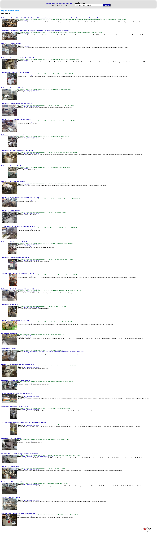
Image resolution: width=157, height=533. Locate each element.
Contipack (25, 351)
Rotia (47, 456)
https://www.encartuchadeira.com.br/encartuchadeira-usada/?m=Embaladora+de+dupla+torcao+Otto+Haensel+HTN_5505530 (46, 366)
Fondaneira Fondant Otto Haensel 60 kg (15, 72)
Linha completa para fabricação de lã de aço (16, 393)
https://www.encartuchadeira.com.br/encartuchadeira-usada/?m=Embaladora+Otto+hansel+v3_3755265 (41, 212)
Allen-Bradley (28, 246)
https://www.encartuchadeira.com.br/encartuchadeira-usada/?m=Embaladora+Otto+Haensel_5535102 (41, 468)
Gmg (40, 351)
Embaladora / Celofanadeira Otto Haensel (15, 380)
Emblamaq (35, 351)
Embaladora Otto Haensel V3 (11, 43)
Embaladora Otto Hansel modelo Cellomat (15, 242)
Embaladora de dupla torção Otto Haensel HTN (17, 364)
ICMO (34, 456)
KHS (47, 351)
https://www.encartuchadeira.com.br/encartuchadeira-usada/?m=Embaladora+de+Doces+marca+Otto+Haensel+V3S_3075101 (47, 152)
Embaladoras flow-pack (9, 349)
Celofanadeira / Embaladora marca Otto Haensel (18, 273)
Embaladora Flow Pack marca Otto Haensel (16, 119)
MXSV (29, 337)
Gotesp (43, 351)
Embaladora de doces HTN (10, 304)
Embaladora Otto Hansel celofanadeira (14, 407)
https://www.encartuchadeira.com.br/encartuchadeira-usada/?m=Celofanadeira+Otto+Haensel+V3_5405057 (42, 483)
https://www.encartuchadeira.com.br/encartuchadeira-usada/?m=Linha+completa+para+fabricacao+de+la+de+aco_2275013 (46, 395)
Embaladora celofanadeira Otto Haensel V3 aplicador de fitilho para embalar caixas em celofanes (35, 31)
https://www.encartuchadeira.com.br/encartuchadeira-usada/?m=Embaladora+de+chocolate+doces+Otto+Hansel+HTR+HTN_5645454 (48, 198)
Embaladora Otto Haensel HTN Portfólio (15, 320)
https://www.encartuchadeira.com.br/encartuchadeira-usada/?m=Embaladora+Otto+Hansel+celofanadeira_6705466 (44, 408)
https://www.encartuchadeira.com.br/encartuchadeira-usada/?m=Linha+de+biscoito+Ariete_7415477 (40, 334)
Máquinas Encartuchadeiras (59, 4)
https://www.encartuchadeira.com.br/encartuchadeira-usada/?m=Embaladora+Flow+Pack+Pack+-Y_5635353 (43, 439)
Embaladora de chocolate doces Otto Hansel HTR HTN (20, 197)
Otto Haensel (26, 20)
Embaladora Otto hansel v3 (10, 210)
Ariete (24, 335)
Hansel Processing (27, 75)
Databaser (150, 531)
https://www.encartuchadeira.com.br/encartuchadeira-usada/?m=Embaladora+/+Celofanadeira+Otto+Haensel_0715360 (45, 381)
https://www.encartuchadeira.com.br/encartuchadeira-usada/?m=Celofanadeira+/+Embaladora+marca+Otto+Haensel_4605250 (47, 274)
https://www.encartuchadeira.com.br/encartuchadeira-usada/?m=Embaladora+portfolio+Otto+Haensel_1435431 (43, 183)
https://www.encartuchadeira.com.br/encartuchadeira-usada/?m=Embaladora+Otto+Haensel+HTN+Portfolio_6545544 (44, 321)
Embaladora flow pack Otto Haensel (13, 166)
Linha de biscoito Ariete (9, 333)
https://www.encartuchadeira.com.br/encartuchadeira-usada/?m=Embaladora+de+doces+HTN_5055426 (41, 306)
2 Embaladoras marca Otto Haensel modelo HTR (18, 226)
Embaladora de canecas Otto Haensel (14, 88)
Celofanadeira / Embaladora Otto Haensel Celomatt (18, 513)
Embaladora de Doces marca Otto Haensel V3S (17, 150)
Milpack (67, 351)
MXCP (26, 337)
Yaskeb (82, 351)
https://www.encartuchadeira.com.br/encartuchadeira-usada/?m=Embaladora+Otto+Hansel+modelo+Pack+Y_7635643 (45, 259)
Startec (51, 456)
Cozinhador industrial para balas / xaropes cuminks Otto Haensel (23, 422)
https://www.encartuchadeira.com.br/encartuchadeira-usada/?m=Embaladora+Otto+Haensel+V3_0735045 (42, 45)
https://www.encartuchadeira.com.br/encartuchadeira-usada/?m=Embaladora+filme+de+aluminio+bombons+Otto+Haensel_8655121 (48, 59)
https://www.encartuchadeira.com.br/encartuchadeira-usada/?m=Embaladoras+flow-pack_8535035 (40, 350)
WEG (26, 397)
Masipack (28, 335)
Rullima (78, 351)
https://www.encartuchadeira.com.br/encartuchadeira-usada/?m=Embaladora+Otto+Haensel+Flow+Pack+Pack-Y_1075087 (46, 105)
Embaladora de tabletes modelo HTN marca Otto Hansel (20, 289)
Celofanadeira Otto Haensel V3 (11, 482)
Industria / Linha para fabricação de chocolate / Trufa (19, 454)
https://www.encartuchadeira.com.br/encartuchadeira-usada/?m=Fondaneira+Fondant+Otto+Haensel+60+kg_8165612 (45, 73)
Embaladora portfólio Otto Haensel (13, 181)
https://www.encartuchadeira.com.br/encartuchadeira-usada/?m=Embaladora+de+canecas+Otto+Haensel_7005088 (44, 89)
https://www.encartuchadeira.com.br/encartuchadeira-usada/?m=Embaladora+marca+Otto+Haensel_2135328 (43, 136)
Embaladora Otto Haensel (10, 466)
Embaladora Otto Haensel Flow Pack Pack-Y (16, 103)
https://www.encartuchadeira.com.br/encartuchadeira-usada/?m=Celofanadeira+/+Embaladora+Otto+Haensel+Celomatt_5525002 (47, 514)
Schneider (27, 352)
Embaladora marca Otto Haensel (12, 135)
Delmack (30, 351)
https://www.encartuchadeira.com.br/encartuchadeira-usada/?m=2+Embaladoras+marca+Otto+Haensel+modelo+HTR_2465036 (47, 227)
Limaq (37, 456)
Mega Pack (62, 351)
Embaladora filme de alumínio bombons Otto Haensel (19, 58)
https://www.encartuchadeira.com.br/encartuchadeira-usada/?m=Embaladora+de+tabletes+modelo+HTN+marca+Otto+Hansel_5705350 (49, 290)
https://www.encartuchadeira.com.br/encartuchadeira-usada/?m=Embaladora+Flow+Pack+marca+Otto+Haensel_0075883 (45, 120)
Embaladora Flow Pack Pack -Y (12, 438)
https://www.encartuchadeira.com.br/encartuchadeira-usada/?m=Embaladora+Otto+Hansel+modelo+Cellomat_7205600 (45, 243)
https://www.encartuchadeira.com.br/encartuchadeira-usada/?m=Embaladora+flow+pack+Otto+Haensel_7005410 (43, 167)
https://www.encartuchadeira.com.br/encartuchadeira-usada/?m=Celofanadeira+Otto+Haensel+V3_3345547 (42, 499)
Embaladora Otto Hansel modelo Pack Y (15, 257)
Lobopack (51, 351)
